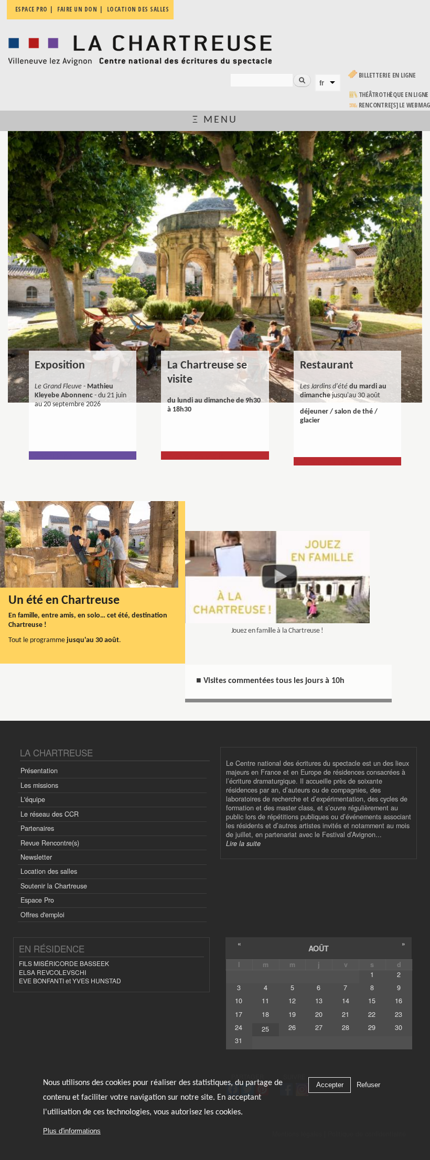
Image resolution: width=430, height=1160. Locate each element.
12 (292, 1000)
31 (238, 1040)
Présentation (39, 770)
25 (265, 1029)
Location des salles (48, 871)
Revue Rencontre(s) (49, 843)
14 (345, 1000)
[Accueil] (140, 47)
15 (371, 1000)
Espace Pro (37, 900)
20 (318, 1014)
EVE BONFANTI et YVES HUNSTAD (70, 980)
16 (398, 1000)
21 (345, 1014)
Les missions (39, 785)
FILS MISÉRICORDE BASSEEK (64, 963)
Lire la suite (243, 843)
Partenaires (37, 828)
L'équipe (32, 799)
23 (398, 1014)
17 (238, 1014)
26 (292, 1027)
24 (238, 1027)
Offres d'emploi (42, 914)
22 (371, 1014)
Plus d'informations (72, 1131)
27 (318, 1027)
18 (265, 1014)
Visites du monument (207, 371)
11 (265, 1000)
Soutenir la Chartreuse (53, 886)
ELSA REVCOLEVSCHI (52, 972)
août (318, 948)
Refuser (368, 1085)
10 (238, 1000)
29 (371, 1027)
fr (321, 83)
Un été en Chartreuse (64, 600)
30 (398, 1027)
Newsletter (36, 857)
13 (318, 1000)
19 (292, 1014)
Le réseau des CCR (49, 814)
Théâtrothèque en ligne (394, 94)
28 (345, 1027)
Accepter (329, 1085)
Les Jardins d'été (330, 371)
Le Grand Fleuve (64, 371)
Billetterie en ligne (387, 75)
